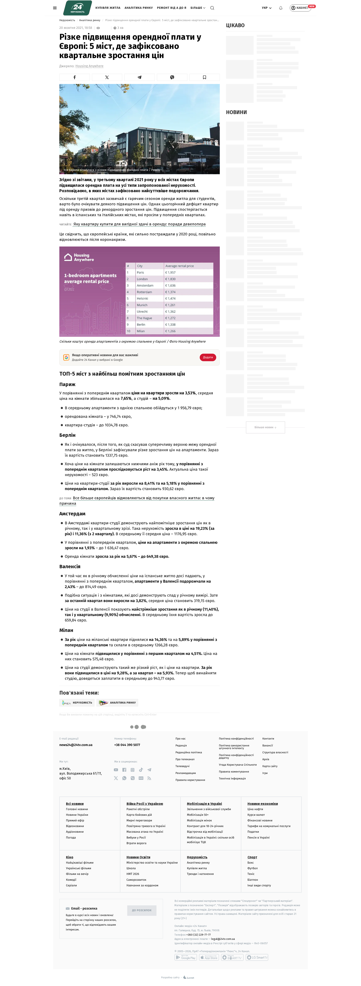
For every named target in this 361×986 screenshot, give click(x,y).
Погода (71, 837)
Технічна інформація (232, 778)
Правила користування (190, 780)
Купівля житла (108, 8)
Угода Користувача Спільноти (238, 765)
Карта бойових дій (139, 815)
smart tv (232, 957)
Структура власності (275, 752)
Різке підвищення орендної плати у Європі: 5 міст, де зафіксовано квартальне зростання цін (162, 20)
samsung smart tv (257, 957)
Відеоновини (75, 826)
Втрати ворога (136, 843)
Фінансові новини (260, 820)
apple (209, 957)
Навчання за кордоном (142, 885)
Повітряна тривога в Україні (146, 826)
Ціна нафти (255, 809)
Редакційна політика (188, 752)
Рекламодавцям (185, 773)
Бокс (251, 862)
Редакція (181, 745)
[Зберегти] (205, 77)
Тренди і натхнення (200, 874)
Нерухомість (67, 20)
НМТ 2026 (133, 874)
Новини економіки (263, 804)
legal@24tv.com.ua (223, 938)
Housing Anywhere (89, 66)
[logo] (77, 8)
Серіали (71, 885)
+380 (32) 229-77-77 (198, 934)
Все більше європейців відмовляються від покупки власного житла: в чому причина (136, 501)
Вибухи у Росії (136, 837)
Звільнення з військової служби (209, 809)
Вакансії (267, 745)
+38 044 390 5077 (127, 745)
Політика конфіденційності (236, 738)
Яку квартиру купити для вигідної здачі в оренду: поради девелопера (139, 224)
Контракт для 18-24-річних (205, 826)
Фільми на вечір (77, 874)
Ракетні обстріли (138, 809)
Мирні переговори (139, 820)
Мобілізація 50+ (197, 815)
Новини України (77, 815)
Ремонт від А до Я (171, 8)
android (185, 957)
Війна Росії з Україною (145, 804)
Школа (131, 868)
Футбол (253, 868)
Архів (265, 759)
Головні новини (77, 809)
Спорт (252, 857)
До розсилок (142, 910)
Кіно (69, 857)
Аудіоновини (75, 832)
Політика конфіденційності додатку (236, 756)
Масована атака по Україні (145, 832)
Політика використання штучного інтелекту (234, 747)
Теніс (251, 874)
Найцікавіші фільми (80, 862)
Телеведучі (182, 766)
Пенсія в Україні (259, 837)
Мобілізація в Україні (204, 804)
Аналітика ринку (139, 8)
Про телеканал (184, 759)
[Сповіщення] (281, 8)
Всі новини (75, 804)
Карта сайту (269, 766)
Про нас (180, 738)
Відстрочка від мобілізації (205, 832)
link (115, 770)
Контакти (268, 738)
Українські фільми (78, 868)
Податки (253, 832)
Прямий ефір (75, 820)
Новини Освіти (138, 857)
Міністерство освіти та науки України (152, 862)
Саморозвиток (136, 880)
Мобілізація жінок (199, 820)
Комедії (71, 880)
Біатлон (253, 880)
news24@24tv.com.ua (76, 745)
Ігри (265, 773)
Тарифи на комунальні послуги (269, 826)
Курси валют (256, 815)
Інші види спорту (259, 885)
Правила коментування (234, 771)
